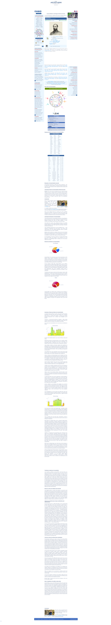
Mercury (54, 41)
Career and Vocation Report (73, 23)
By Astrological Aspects (74, 73)
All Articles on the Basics (39, 80)
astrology (46, 206)
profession (51, 83)
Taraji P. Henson (47, 77)
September (75, 26)
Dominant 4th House (37, 91)
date (61, 83)
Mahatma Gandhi (59, 69)
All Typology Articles (38, 96)
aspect (54, 83)
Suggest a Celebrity (74, 71)
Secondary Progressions (38, 71)
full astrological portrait (60, 615)
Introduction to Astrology (38, 75)
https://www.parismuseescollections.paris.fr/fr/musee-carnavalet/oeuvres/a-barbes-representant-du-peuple (56, 33)
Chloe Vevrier (49, 74)
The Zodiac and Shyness (38, 110)
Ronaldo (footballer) (51, 73)
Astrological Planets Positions (73, 84)
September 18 (57, 36)
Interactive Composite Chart (38, 65)
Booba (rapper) (49, 66)
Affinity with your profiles (63, 20)
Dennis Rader (56, 77)
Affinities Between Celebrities (39, 60)
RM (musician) (75, 88)
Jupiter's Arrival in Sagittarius (39, 105)
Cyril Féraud (60, 77)
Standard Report (75, 35)
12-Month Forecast (74, 32)
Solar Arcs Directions (37, 72)
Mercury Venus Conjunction (38, 84)
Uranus (56, 41)
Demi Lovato (75, 90)
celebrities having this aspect (48, 71)
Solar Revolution (75, 33)
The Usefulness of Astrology (38, 76)
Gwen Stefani (51, 70)
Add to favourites (48, 20)
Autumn (76, 27)
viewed (60, 84)
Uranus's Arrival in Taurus (38, 106)
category (59, 83)
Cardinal (57, 42)
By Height (73, 78)
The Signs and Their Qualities (39, 112)
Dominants (51, 41)
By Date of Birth (75, 76)
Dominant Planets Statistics (73, 83)
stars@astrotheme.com (48, 50)
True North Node (51, 124)
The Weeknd (49, 65)
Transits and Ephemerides (39, 15)
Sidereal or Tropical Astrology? (39, 77)
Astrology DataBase (50, 81)
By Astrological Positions (73, 74)
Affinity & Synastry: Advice (38, 118)
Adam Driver (75, 89)
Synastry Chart (37, 64)
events (53, 82)
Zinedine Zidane (75, 87)
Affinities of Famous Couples (39, 119)
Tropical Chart (51, 123)
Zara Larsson (62, 65)
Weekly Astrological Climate (38, 98)
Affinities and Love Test (38, 61)
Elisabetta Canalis (47, 78)
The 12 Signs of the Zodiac (38, 78)
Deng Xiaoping (52, 78)
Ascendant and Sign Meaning (39, 53)
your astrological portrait (54, 209)
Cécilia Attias (53, 66)
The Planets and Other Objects (39, 79)
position (56, 83)
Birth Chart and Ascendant (38, 52)
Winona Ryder (56, 70)
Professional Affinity (37, 63)
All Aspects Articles (38, 89)
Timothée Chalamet (53, 69)
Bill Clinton (58, 65)
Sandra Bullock (47, 70)
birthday (64, 83)
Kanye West (48, 69)
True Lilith (50, 125)
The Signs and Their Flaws (38, 113)
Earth (55, 42)
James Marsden (62, 73)
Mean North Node (56, 124)
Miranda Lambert (51, 77)
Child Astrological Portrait (73, 24)
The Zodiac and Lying (38, 111)
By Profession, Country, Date (73, 75)
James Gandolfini (57, 73)
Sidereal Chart (55, 123)
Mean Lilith (53, 125)
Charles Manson (54, 65)
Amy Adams (75, 86)
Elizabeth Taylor (65, 69)
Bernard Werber (54, 74)
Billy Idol (57, 66)
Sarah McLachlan (64, 77)
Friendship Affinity (37, 62)
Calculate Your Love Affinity (38, 59)
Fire (53, 42)
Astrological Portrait (74, 22)
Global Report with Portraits (73, 36)
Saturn (59, 41)
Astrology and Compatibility (38, 117)
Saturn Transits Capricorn (38, 107)
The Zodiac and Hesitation (38, 109)
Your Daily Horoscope (38, 50)
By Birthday (73, 77)
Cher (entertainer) (60, 70)
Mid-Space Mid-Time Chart (38, 66)
